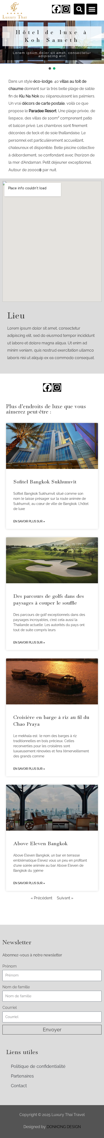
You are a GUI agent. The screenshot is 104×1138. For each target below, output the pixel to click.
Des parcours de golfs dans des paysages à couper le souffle (48, 599)
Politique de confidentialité (38, 1066)
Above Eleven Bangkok (40, 843)
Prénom (9, 966)
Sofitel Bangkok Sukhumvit (44, 482)
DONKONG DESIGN (64, 1126)
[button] (79, 9)
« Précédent (41, 898)
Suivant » (65, 898)
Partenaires (22, 1076)
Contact (19, 1085)
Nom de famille (16, 987)
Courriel (9, 1007)
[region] (52, 46)
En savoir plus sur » (29, 521)
